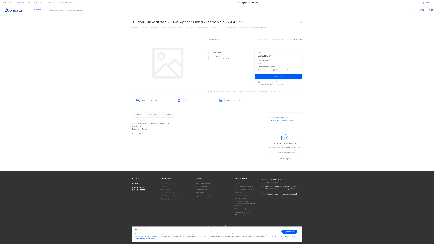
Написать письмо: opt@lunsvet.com (280, 186)
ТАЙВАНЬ (227, 59)
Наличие (167, 115)
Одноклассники (219, 226)
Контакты (164, 186)
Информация (241, 178)
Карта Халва (239, 193)
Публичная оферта (242, 209)
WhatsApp (225, 226)
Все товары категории (279, 117)
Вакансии (165, 189)
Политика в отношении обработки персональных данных (245, 203)
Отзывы (153, 115)
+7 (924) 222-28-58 (248, 3)
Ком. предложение (203, 189)
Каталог (136, 178)
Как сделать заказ (202, 186)
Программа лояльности (244, 186)
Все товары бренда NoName (282, 120)
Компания (166, 178)
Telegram (214, 226)
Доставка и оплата (203, 183)
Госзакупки (200, 193)
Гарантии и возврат (203, 196)
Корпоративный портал (170, 196)
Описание (139, 115)
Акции (135, 183)
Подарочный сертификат (244, 189)
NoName (298, 39)
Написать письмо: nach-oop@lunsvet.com (283, 189)
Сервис (199, 178)
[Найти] (411, 10)
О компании (166, 183)
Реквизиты (165, 199)
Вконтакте (208, 226)
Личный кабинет (167, 193)
